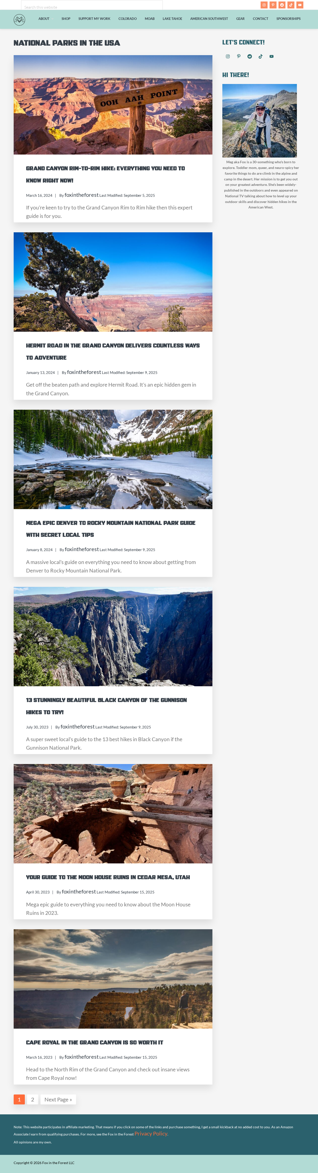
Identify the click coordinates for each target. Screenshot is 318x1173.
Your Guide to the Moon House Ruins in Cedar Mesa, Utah (108, 877)
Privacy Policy (150, 1133)
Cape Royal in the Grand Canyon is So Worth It (94, 1042)
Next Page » (58, 1098)
